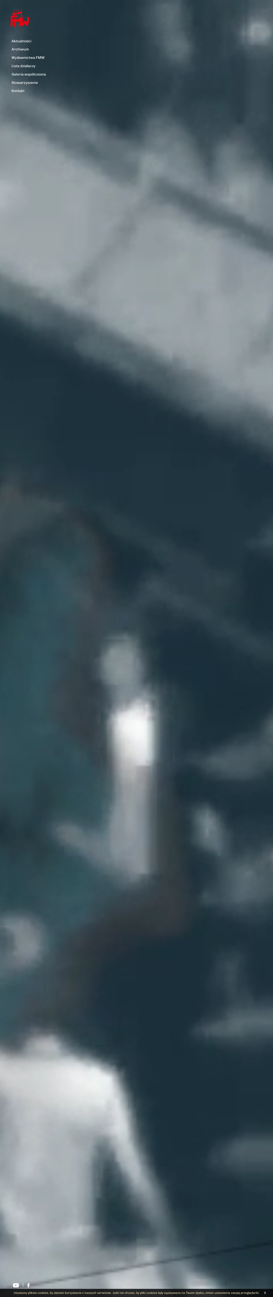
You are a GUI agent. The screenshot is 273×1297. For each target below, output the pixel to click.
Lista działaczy (23, 66)
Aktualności (21, 41)
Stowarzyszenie (25, 83)
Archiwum (20, 49)
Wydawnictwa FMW (28, 57)
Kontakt (18, 91)
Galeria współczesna (29, 74)
